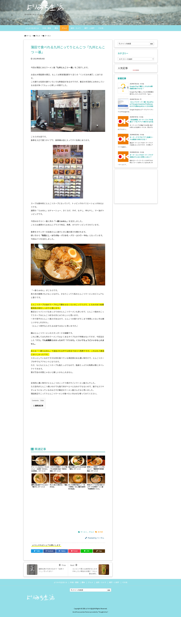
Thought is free (103, 612)
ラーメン (48, 36)
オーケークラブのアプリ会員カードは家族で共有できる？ (141, 138)
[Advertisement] (68, 425)
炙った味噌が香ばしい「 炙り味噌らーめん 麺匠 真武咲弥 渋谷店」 (76, 487)
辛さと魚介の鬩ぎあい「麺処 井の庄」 (58, 486)
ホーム (28, 36)
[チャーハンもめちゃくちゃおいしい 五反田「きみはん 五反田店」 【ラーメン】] (40, 460)
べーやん (100, 538)
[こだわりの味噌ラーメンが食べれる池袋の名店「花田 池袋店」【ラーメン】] (59, 460)
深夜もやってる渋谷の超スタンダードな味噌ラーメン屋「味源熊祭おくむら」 (96, 487)
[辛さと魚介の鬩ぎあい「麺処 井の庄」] (59, 478)
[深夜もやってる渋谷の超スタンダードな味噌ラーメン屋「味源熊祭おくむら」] (96, 478)
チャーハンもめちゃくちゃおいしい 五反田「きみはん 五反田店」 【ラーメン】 (40, 469)
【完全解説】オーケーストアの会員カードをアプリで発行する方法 (141, 120)
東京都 (100, 532)
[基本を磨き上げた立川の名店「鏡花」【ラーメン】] (77, 460)
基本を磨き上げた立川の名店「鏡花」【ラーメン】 (77, 468)
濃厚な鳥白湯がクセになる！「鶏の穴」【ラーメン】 (40, 486)
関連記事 (38, 405)
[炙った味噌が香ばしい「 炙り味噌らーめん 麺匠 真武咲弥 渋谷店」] (77, 478)
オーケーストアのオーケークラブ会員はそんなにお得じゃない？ (141, 156)
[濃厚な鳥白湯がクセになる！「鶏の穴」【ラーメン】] (40, 478)
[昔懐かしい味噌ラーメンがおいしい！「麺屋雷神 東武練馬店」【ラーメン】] (96, 460)
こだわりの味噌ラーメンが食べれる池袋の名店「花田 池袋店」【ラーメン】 (58, 469)
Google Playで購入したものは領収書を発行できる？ (141, 87)
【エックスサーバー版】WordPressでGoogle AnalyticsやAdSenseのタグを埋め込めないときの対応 (141, 104)
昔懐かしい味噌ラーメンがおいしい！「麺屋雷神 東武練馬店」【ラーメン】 (96, 469)
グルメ (37, 36)
